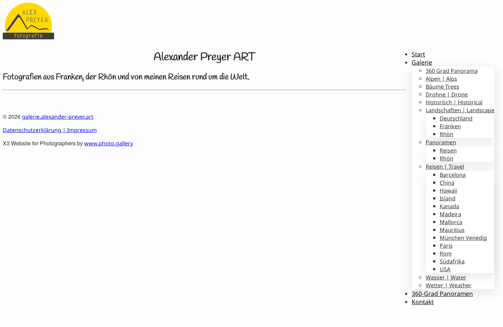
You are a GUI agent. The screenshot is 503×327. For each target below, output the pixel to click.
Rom (446, 253)
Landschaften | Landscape (460, 110)
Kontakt (423, 302)
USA (445, 269)
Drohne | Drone (447, 94)
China (447, 182)
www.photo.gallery (108, 143)
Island (447, 198)
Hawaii (448, 190)
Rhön (446, 134)
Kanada (449, 206)
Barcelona (453, 175)
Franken (450, 126)
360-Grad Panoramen (442, 293)
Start (418, 54)
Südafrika (452, 261)
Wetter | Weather (449, 285)
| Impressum (79, 130)
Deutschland (456, 118)
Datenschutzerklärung (32, 130)
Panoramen (441, 142)
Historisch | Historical (454, 102)
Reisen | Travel (445, 166)
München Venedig (463, 237)
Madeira (450, 214)
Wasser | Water (446, 277)
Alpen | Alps (441, 78)
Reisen (448, 150)
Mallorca (451, 222)
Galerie (422, 62)
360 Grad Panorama (452, 71)
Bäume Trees (442, 86)
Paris (446, 245)
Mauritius (452, 230)
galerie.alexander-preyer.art (57, 116)
